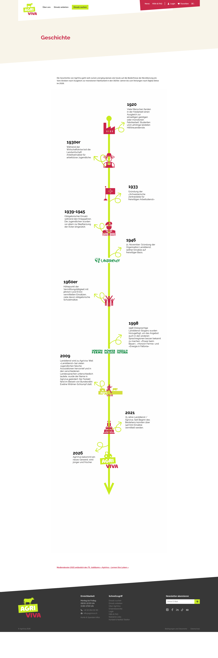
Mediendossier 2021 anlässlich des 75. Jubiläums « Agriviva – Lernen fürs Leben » (93, 567)
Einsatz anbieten (61, 7)
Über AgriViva (114, 606)
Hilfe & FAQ (157, 4)
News (147, 4)
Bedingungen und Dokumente (176, 629)
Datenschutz (195, 629)
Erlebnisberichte (115, 609)
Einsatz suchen (80, 7)
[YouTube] (187, 609)
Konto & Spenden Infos (90, 617)
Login (172, 4)
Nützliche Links (115, 617)
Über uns (47, 7)
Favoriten (185, 4)
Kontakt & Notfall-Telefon (119, 620)
